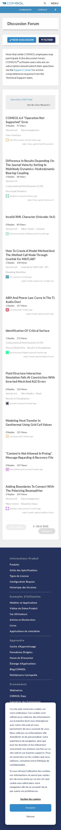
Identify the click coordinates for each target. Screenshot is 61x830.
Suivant (46, 531)
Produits (14, 564)
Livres (13, 625)
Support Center (22, 69)
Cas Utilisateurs (18, 614)
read (34, 122)
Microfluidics (27, 393)
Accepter (30, 807)
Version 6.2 (11, 228)
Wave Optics (28, 228)
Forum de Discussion (21, 657)
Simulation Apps (29, 503)
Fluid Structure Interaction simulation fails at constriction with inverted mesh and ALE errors (30, 377)
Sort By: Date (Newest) (38, 104)
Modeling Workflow (16, 272)
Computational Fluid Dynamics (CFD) (24, 186)
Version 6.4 (11, 130)
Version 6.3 (11, 181)
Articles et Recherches (22, 619)
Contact (42, 9)
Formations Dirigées (21, 652)
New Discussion (23, 39)
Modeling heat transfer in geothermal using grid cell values (29, 422)
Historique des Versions (23, 587)
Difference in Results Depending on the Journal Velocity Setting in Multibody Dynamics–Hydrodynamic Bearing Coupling (30, 167)
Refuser (31, 816)
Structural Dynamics (16, 191)
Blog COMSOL (18, 669)
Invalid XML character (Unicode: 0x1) (30, 217)
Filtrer (48, 39)
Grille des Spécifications (23, 570)
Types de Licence (19, 576)
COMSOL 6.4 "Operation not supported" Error (25, 120)
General (40, 228)
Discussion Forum (23, 23)
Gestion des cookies (30, 799)
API (46, 267)
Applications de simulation (25, 631)
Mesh (39, 393)
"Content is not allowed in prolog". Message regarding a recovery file (29, 455)
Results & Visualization (39, 347)
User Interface (13, 135)
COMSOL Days (18, 696)
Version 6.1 (11, 393)
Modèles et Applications (23, 602)
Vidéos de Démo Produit (23, 608)
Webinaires (16, 690)
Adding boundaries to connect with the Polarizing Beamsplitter (30, 488)
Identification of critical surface (27, 331)
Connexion (25, 9)
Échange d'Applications (23, 663)
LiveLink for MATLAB (32, 267)
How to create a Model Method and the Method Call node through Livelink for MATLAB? (30, 255)
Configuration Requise (22, 581)
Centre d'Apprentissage (23, 646)
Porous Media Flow (15, 347)
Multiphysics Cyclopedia (23, 675)
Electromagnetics (30, 130)
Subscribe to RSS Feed (21, 99)
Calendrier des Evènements (25, 701)
